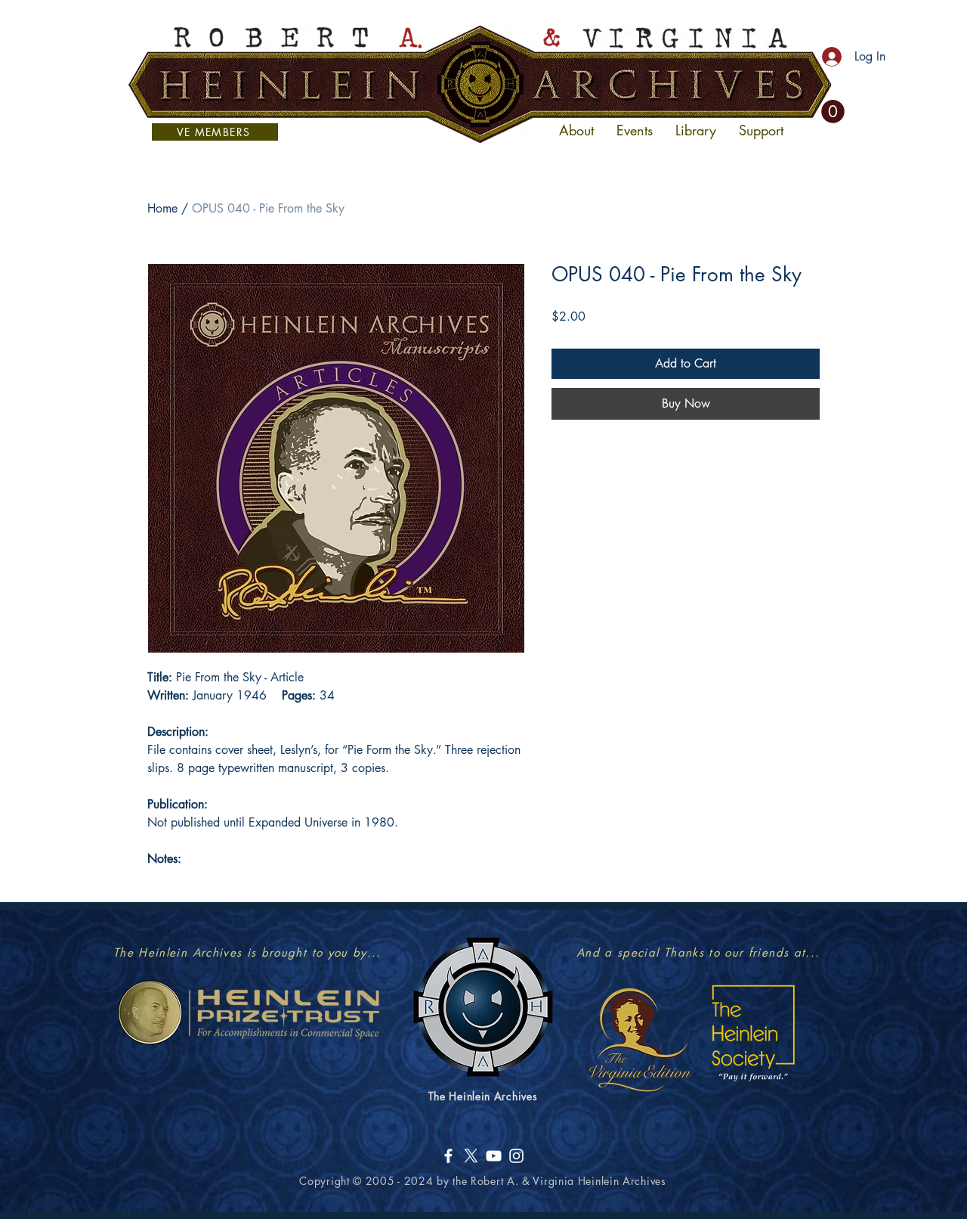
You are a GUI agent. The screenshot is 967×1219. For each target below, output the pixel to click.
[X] (471, 1155)
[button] (833, 111)
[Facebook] (448, 1155)
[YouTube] (493, 1155)
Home (162, 208)
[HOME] (479, 84)
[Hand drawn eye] (248, 1012)
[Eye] (639, 1039)
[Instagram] (516, 1155)
